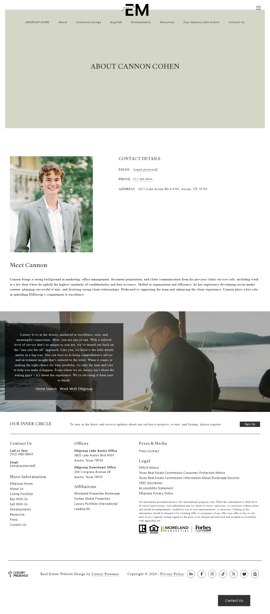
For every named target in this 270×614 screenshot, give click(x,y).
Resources (167, 22)
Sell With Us (19, 504)
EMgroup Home (21, 483)
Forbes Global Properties (92, 498)
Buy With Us (19, 499)
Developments (141, 22)
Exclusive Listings (88, 22)
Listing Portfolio (21, 494)
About (63, 22)
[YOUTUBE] (244, 574)
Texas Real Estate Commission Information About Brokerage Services (189, 478)
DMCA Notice (149, 467)
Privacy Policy (172, 574)
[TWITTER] (234, 574)
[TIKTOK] (223, 574)
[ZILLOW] (255, 574)
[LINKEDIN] (191, 574)
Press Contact (149, 451)
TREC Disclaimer (151, 483)
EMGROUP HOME (37, 22)
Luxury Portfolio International (96, 503)
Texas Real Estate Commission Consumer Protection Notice (182, 472)
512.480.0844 (143, 179)
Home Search (46, 389)
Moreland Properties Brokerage (97, 493)
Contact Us (18, 524)
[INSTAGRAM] (212, 574)
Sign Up (250, 424)
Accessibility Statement (156, 488)
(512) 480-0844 (21, 454)
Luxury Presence (105, 574)
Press (14, 519)
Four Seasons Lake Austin (201, 22)
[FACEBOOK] (202, 574)
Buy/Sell (116, 22)
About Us (17, 488)
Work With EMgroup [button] (76, 389)
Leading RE (82, 509)
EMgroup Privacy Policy (156, 493)
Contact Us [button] (234, 600)
